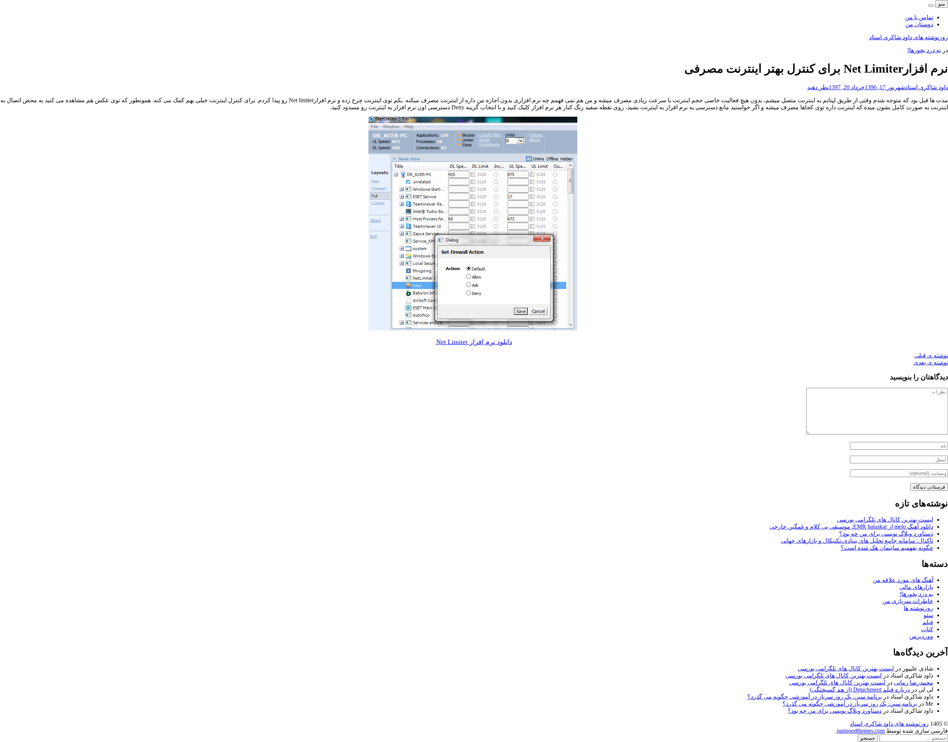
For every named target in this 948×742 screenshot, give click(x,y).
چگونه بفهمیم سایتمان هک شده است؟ (887, 548)
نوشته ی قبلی (931, 355)
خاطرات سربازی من (907, 601)
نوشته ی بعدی (931, 362)
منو (941, 4)
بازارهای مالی (916, 587)
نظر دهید (818, 87)
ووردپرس (921, 636)
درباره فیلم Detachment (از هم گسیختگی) (860, 689)
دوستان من (919, 24)
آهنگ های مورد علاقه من (903, 580)
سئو (928, 615)
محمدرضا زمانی (913, 682)
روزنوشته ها (918, 608)
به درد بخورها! (924, 50)
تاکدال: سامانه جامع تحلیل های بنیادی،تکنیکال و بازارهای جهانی (857, 541)
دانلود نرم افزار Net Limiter (474, 342)
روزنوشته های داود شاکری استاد (908, 37)
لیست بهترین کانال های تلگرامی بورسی (885, 519)
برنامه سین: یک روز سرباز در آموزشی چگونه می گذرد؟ (814, 696)
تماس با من (919, 17)
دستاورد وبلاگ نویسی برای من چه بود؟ (886, 533)
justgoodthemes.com (861, 731)
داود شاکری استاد (926, 87)
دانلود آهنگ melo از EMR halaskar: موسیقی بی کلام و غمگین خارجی (851, 526)
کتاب (927, 629)
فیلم (927, 622)
